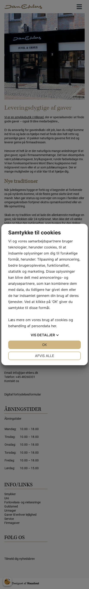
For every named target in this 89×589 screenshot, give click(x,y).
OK (44, 345)
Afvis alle (44, 356)
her (53, 326)
